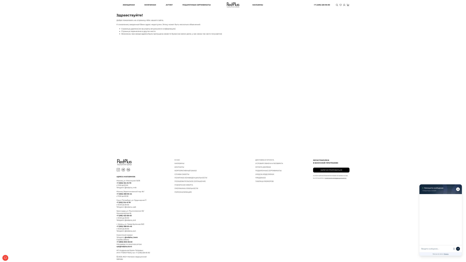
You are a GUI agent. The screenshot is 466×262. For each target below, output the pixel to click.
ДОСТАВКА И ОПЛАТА (264, 160)
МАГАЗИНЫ (257, 5)
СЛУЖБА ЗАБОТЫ (182, 174)
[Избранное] (340, 4)
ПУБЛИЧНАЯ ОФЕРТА (184, 185)
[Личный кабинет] (344, 4)
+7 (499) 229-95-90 (322, 5)
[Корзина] (348, 4)
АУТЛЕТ (169, 5)
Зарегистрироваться (331, 170)
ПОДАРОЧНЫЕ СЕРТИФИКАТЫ (196, 5)
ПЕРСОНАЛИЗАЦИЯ (183, 192)
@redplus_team (131, 237)
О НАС (177, 160)
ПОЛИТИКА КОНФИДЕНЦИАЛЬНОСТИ (191, 178)
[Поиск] (337, 4)
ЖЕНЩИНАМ (129, 5)
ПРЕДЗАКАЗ (260, 178)
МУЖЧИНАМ (150, 5)
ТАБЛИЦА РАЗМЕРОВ (264, 181)
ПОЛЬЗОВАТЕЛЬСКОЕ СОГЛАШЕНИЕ (190, 181)
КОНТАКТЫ (179, 167)
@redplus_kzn (130, 231)
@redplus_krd (130, 220)
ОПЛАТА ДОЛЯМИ (263, 167)
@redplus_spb (130, 207)
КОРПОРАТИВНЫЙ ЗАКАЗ (185, 171)
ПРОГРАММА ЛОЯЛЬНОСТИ (186, 188)
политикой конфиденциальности (335, 178)
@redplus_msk (131, 187)
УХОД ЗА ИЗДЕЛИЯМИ (264, 174)
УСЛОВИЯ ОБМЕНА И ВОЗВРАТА (269, 163)
